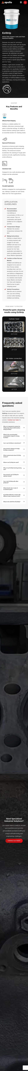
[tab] (14, 428)
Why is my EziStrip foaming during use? (12, 468)
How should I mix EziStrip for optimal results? (11, 475)
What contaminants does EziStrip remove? (12, 456)
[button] (20, 2)
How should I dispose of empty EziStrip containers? (11, 449)
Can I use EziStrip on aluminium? (12, 443)
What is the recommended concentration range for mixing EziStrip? (11, 436)
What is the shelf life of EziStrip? (11, 501)
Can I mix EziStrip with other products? (10, 482)
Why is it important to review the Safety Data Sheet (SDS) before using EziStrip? (11, 428)
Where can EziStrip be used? (11, 462)
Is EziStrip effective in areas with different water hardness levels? (11, 495)
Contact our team (13, 420)
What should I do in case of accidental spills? (10, 488)
